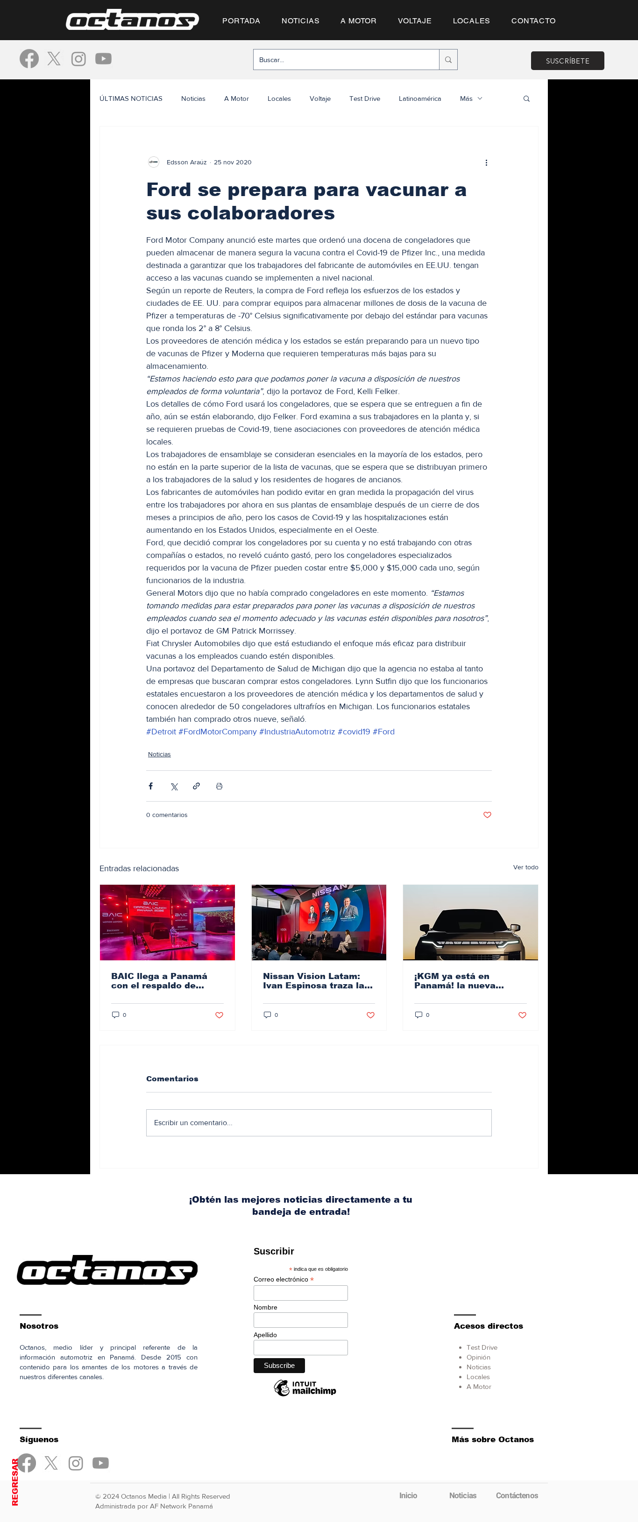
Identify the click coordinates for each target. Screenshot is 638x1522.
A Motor (236, 98)
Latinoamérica (420, 98)
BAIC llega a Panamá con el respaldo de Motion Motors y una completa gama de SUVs (159, 981)
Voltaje (320, 98)
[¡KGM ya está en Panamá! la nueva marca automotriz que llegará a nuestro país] (470, 922)
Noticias (193, 98)
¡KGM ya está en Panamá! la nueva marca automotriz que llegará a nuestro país (464, 981)
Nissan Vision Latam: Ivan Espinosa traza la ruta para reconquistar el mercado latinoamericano (314, 981)
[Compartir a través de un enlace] (196, 786)
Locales (279, 98)
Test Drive (364, 98)
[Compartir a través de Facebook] (150, 786)
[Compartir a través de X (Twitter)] (173, 786)
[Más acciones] (486, 162)
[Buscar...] (448, 59)
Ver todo (526, 867)
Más (466, 98)
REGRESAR (15, 1482)
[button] (526, 98)
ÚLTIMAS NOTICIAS (131, 98)
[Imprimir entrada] (219, 786)
